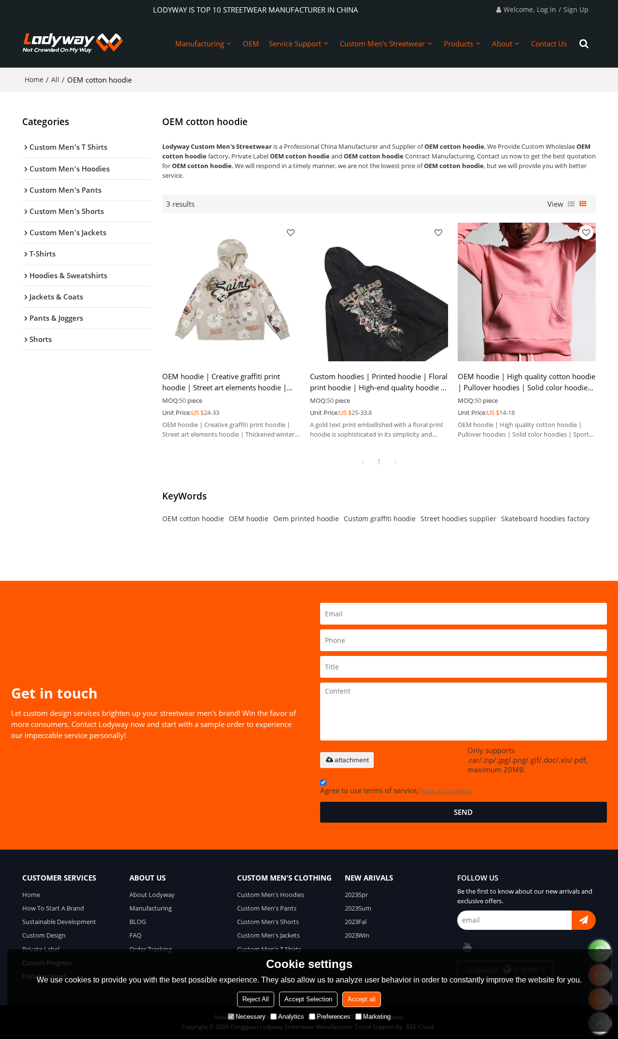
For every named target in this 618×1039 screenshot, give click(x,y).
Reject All (255, 999)
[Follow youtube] (467, 947)
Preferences (334, 1016)
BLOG (137, 921)
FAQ (135, 935)
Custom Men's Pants (266, 908)
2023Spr (356, 894)
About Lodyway (152, 894)
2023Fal (355, 921)
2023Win (357, 935)
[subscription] (584, 920)
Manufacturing (199, 43)
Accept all (362, 999)
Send (463, 812)
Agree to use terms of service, (396, 790)
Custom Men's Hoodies (270, 894)
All (55, 79)
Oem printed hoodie (306, 518)
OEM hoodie (248, 518)
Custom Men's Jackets (268, 935)
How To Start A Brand (53, 908)
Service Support (295, 43)
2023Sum (358, 908)
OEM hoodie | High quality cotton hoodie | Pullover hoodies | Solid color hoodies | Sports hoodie (526, 382)
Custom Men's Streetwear (382, 43)
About (502, 43)
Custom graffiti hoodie (380, 518)
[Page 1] (362, 462)
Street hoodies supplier (458, 518)
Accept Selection (308, 999)
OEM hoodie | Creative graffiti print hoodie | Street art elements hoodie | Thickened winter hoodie (224, 382)
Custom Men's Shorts (268, 921)
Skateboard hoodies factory (545, 518)
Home (34, 79)
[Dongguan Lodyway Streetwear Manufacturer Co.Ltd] (73, 43)
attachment (352, 760)
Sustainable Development (59, 921)
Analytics (291, 1016)
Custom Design (44, 935)
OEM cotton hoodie (193, 518)
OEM (251, 43)
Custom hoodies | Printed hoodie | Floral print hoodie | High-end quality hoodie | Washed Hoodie (379, 382)
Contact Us (549, 43)
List (571, 204)
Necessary (251, 1016)
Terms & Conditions (445, 791)
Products (458, 43)
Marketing (377, 1016)
